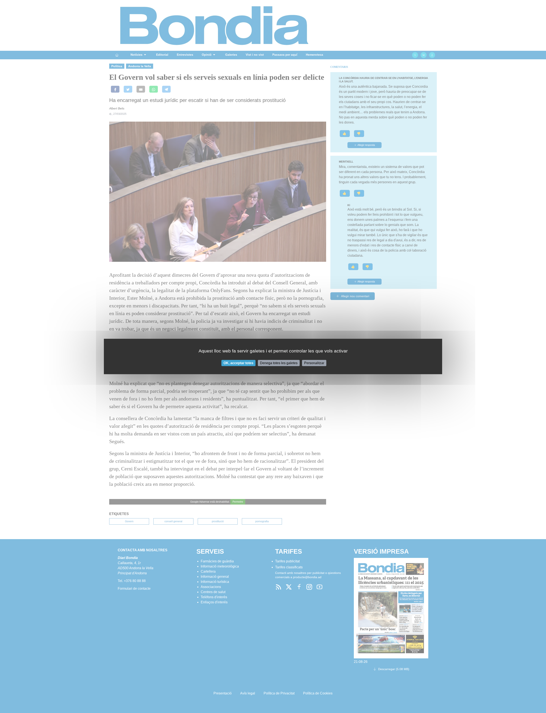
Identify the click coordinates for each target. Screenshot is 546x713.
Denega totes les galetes (279, 363)
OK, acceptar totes (238, 363)
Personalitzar (314, 363)
